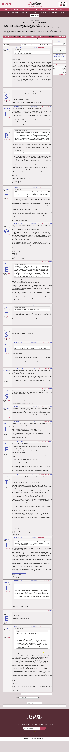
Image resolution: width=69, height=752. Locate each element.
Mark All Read (12, 705)
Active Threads (37, 38)
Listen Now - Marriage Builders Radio (62, 4)
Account (51, 724)
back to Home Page (34, 3)
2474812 (50, 223)
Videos (27, 9)
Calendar (31, 38)
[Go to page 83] (30, 45)
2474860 (50, 304)
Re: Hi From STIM (19, 47)
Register (59, 36)
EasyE (36, 47)
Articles (63, 12)
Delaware (5, 640)
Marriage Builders (9, 36)
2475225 (50, 474)
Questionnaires (43, 9)
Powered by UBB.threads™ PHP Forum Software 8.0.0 (34, 742)
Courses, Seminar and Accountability (17, 9)
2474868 (50, 342)
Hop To (17, 697)
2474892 (50, 368)
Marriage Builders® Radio (53, 9)
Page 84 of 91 (25, 44)
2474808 (50, 187)
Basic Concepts (44, 12)
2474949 (50, 406)
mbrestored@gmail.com (15, 32)
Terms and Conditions (26, 724)
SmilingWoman (34, 406)
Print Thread (6, 44)
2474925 (50, 388)
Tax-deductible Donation (13, 12)
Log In (64, 36)
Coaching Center (34, 9)
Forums (17, 36)
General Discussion (24, 36)
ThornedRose (34, 611)
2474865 (50, 326)
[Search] (63, 39)
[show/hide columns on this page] (65, 38)
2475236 (50, 537)
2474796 (50, 127)
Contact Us (49, 705)
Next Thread (39, 41)
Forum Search (59, 41)
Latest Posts (59, 61)
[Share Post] (47, 47)
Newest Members (59, 54)
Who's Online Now (59, 47)
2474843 (50, 261)
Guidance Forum (34, 15)
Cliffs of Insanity (6, 237)
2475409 (50, 610)
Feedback (18, 724)
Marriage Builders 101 (36, 36)
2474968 (50, 441)
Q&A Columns (54, 12)
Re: (18, 474)
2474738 (50, 88)
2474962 (50, 421)
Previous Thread (16, 41)
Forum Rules (6, 705)
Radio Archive (63, 9)
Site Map (46, 724)
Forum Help (54, 705)
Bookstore (6, 9)
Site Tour (24, 12)
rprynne (35, 187)
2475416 (50, 626)
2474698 (50, 47)
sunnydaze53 (34, 106)
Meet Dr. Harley (34, 12)
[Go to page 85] (51, 45)
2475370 (50, 580)
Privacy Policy (34, 724)
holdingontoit (34, 89)
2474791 (50, 106)
